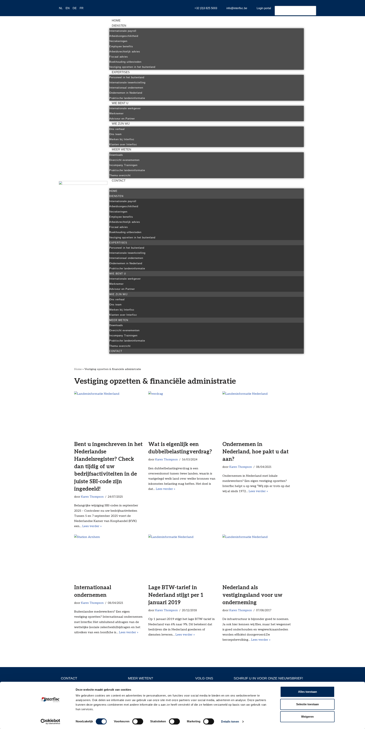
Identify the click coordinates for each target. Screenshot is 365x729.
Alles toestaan (307, 691)
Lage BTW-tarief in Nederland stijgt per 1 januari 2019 (175, 595)
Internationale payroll (122, 30)
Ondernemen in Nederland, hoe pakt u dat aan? (255, 451)
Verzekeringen (118, 41)
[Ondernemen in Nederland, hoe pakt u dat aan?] (256, 414)
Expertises (121, 72)
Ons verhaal (117, 129)
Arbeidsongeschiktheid (123, 36)
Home (116, 20)
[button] (206, 185)
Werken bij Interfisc (121, 139)
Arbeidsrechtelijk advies (124, 51)
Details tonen (230, 721)
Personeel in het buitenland (126, 77)
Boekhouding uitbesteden (125, 61)
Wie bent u (120, 103)
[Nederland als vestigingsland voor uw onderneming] (256, 557)
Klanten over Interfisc (123, 144)
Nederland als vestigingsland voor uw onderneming (252, 595)
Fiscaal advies (118, 56)
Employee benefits (121, 46)
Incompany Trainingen (123, 165)
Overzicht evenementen (124, 160)
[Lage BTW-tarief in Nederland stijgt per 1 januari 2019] (182, 557)
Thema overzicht (120, 175)
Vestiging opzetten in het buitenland (132, 67)
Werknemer (116, 113)
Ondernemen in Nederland (125, 92)
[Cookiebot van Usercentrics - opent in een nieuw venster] (50, 721)
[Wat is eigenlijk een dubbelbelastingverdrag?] (182, 414)
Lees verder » (92, 526)
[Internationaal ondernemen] (108, 557)
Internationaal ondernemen (126, 87)
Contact (118, 180)
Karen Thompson (92, 496)
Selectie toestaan (307, 704)
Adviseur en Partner (122, 118)
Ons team (115, 134)
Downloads (116, 154)
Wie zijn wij (121, 123)
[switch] (137, 721)
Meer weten (121, 149)
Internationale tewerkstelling (127, 82)
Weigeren (307, 716)
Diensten (119, 25)
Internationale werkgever (125, 108)
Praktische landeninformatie (127, 98)
